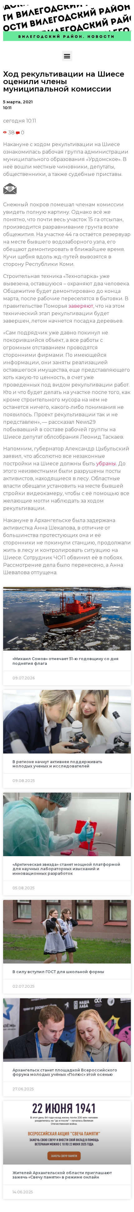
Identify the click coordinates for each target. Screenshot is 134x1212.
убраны (106, 464)
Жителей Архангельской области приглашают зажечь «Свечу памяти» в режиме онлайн (62, 1174)
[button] (67, 56)
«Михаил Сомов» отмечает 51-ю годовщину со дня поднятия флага (65, 660)
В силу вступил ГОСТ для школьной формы (58, 971)
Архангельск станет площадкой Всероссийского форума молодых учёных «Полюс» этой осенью (64, 1072)
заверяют (81, 306)
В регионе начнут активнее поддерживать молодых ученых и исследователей (57, 763)
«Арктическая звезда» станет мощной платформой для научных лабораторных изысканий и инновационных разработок (66, 869)
